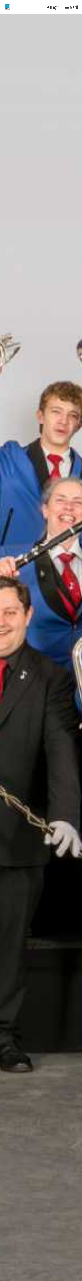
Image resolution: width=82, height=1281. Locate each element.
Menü (73, 7)
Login (55, 7)
